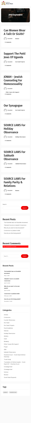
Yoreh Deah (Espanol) (10, 377)
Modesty (6, 341)
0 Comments (8, 42)
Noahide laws (13, 392)
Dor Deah (6, 323)
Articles (6, 315)
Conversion (7, 317)
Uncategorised (8, 367)
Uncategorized (8, 369)
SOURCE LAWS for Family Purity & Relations (14, 182)
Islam (5, 339)
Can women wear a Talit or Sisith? (14, 32)
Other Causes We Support (12, 92)
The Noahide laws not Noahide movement (16, 222)
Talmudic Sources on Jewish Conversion (15, 225)
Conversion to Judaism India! (12, 230)
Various (6, 372)
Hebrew (6, 331)
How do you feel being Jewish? (12, 233)
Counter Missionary (9, 320)
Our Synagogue (13, 105)
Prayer (6, 347)
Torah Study (7, 359)
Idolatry (6, 336)
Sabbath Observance (20, 163)
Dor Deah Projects (20, 62)
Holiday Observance (20, 137)
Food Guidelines (8, 328)
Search (4, 204)
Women (17, 38)
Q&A (5, 349)
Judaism (6, 392)
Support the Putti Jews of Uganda (15, 55)
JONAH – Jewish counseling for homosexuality (13, 80)
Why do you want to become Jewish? (14, 228)
